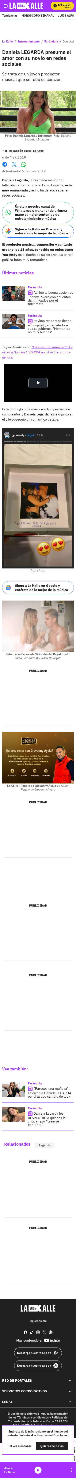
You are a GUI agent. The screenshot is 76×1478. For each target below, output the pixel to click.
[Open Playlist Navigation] (71, 1470)
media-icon (38, 1470)
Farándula (51, 41)
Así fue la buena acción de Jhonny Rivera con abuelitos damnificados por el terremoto (50, 298)
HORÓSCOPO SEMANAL (38, 15)
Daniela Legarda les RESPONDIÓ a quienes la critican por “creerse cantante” (47, 1119)
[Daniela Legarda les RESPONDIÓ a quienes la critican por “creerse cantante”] (13, 1114)
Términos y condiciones (33, 1417)
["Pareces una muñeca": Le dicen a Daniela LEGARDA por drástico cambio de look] (13, 1089)
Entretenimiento (29, 41)
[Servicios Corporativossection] (70, 1391)
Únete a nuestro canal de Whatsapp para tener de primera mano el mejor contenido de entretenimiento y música (41, 212)
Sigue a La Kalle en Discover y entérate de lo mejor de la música (41, 231)
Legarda (44, 1145)
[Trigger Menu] (6, 5)
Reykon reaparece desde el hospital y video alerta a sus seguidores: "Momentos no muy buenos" (49, 326)
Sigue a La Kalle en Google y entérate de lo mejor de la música (41, 587)
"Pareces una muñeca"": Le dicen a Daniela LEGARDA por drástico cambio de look (37, 352)
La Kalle (7, 41)
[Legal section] (70, 1402)
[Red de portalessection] (70, 1380)
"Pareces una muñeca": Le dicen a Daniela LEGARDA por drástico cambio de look (49, 1092)
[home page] (38, 1308)
